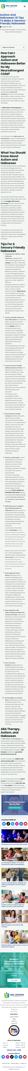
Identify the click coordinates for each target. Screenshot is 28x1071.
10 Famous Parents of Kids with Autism (14, 844)
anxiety (11, 326)
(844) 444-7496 (17, 1)
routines (7, 263)
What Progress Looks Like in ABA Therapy (12, 926)
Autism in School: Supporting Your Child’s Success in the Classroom (12, 905)
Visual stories (21, 291)
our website (9, 785)
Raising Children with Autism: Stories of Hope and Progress (14, 946)
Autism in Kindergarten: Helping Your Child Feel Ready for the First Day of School (14, 884)
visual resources (9, 557)
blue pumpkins (13, 530)
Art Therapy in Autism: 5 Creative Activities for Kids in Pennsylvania (12, 863)
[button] (24, 6)
